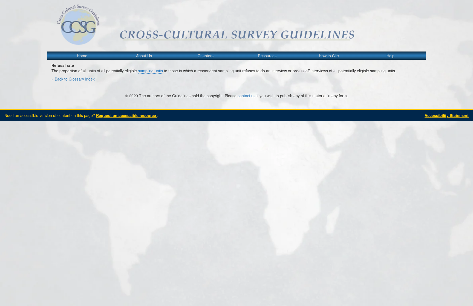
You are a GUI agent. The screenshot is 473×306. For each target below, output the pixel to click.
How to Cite (329, 55)
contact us (246, 95)
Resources (267, 55)
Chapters (206, 55)
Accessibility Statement (447, 115)
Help (390, 55)
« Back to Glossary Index (73, 79)
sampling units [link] (150, 70)
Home (82, 55)
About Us (144, 55)
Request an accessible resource (126, 115)
